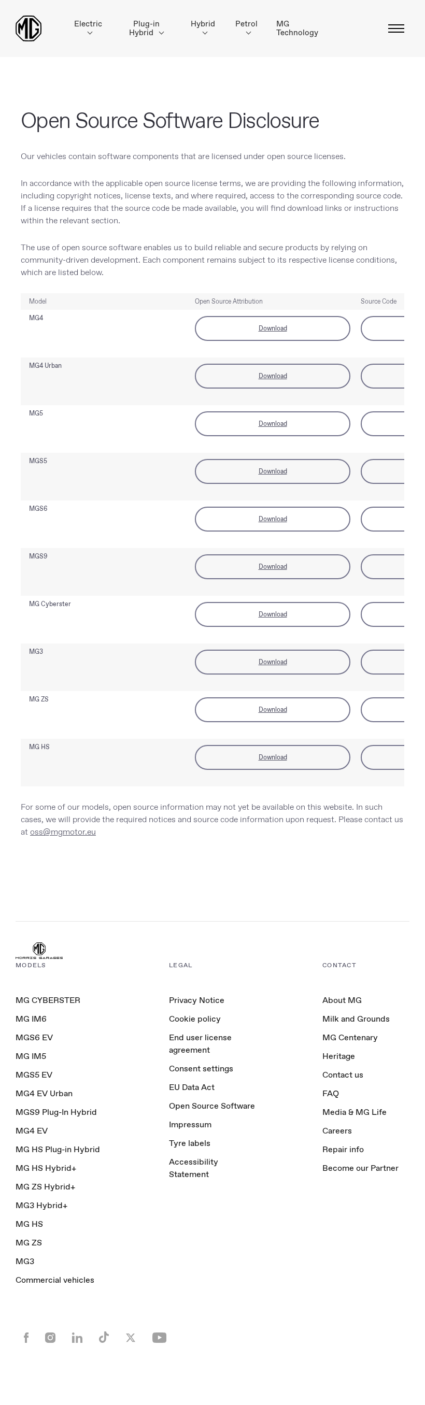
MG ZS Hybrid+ (45, 1186)
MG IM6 (31, 1018)
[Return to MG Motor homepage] (28, 28)
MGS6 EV (34, 1037)
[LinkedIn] (77, 1338)
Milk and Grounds (356, 1018)
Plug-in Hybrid (144, 28)
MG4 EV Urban (44, 1093)
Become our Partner (360, 1168)
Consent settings (201, 1068)
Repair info (343, 1149)
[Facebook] (26, 1338)
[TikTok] (104, 1338)
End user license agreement (200, 1043)
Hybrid (203, 24)
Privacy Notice (196, 1000)
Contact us (342, 1074)
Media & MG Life (354, 1112)
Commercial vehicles (55, 1279)
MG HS (29, 1223)
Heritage (338, 1056)
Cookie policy (195, 1018)
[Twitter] (130, 1338)
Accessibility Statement (193, 1168)
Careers (337, 1130)
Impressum (190, 1124)
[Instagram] (50, 1338)
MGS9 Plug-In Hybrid (56, 1112)
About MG (342, 1000)
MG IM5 (31, 1056)
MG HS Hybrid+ (46, 1168)
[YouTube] (159, 1338)
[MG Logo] (39, 951)
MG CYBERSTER (48, 1000)
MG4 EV (32, 1130)
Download (273, 328)
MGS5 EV (34, 1074)
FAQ (330, 1093)
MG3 (25, 1261)
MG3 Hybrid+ (41, 1205)
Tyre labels (189, 1143)
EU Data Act (192, 1087)
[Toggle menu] (393, 28)
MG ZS (29, 1242)
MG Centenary (350, 1037)
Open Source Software (212, 1105)
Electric (88, 24)
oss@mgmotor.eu (63, 831)
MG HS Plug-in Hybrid (58, 1149)
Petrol (246, 24)
